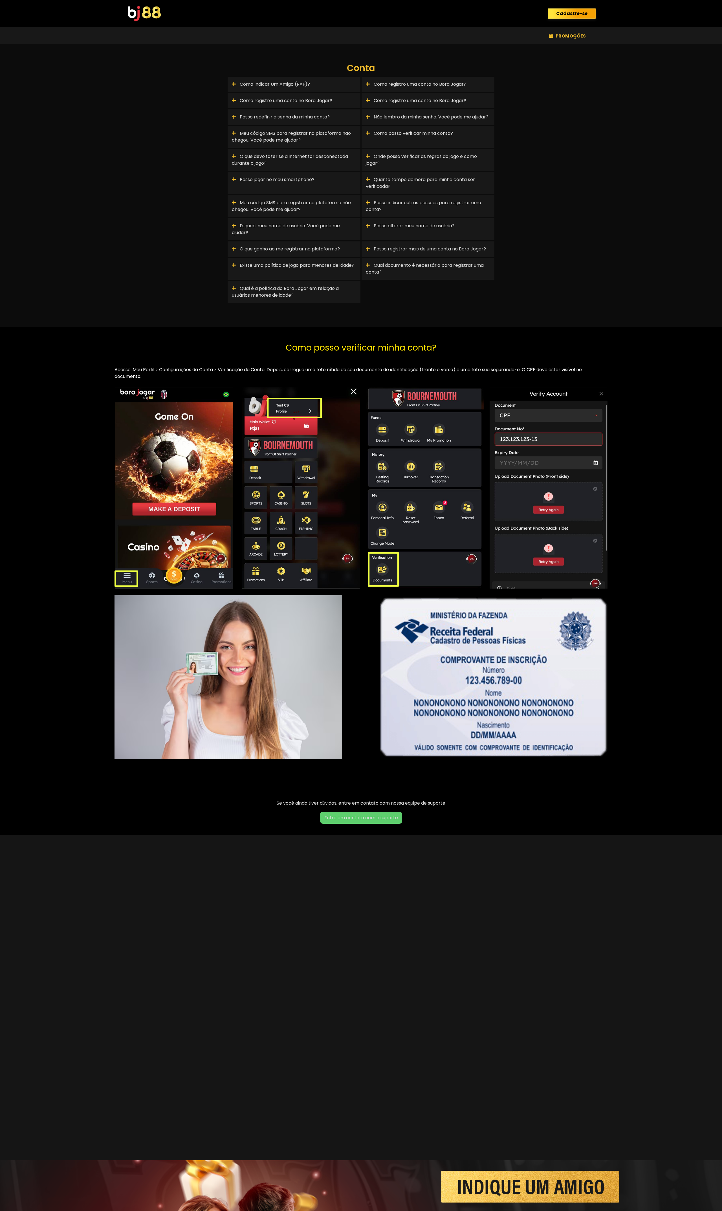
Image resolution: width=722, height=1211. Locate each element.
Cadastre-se (571, 13)
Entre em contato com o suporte (361, 817)
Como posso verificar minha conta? (413, 133)
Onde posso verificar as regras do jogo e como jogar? (421, 159)
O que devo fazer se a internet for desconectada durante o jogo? (290, 159)
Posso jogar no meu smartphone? (276, 179)
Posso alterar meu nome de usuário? (414, 226)
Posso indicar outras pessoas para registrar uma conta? (423, 206)
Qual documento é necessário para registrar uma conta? (425, 268)
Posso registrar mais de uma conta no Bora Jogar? (429, 249)
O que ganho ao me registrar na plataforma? (289, 249)
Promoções (570, 36)
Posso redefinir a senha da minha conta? (284, 117)
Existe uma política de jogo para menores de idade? (296, 265)
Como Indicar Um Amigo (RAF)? (274, 84)
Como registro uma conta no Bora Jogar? (419, 84)
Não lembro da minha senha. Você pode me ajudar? (430, 117)
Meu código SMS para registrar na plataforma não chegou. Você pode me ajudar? (291, 136)
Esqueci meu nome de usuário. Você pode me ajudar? (286, 229)
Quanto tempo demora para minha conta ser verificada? (420, 183)
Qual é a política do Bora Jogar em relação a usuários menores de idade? (285, 291)
